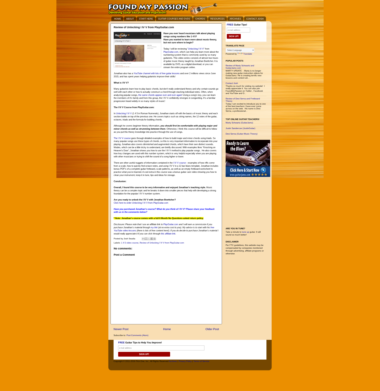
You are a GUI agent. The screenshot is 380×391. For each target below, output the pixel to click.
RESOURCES (217, 18)
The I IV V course (122, 138)
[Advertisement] (248, 203)
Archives (173, 361)
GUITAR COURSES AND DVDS (174, 18)
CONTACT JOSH (255, 18)
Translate (247, 54)
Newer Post (121, 329)
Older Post (212, 329)
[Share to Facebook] (151, 238)
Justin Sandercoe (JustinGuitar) (240, 128)
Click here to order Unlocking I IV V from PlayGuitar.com (141, 203)
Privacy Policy (185, 361)
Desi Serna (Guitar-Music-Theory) (242, 134)
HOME (117, 18)
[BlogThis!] (146, 238)
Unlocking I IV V (196, 49)
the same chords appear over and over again (160, 95)
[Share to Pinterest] (154, 238)
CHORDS (200, 18)
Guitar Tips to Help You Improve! (140, 342)
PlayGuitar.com (170, 52)
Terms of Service (201, 361)
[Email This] (143, 238)
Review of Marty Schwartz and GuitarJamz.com (240, 66)
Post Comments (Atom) (137, 335)
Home (167, 329)
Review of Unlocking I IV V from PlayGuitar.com (162, 243)
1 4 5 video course (129, 243)
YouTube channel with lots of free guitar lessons (157, 73)
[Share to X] (148, 238)
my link (154, 227)
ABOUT (130, 18)
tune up (245, 232)
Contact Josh (232, 83)
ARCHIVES (235, 18)
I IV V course (179, 163)
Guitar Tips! (237, 24)
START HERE (146, 18)
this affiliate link (168, 233)
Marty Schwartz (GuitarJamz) (239, 123)
